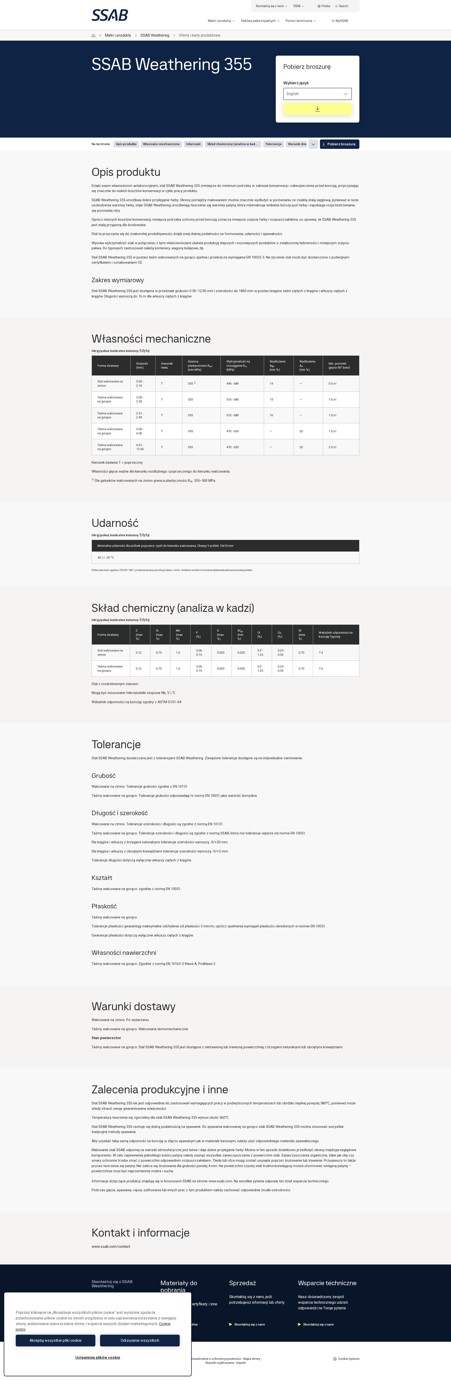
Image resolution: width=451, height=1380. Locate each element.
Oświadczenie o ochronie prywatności (215, 1359)
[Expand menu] (313, 144)
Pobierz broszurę (341, 144)
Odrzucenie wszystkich (140, 1340)
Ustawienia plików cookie (97, 1357)
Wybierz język (296, 83)
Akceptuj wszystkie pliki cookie (56, 1340)
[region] (98, 1334)
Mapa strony (251, 1359)
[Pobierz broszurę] (317, 109)
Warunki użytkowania (219, 1363)
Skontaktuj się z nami (249, 1324)
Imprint (241, 1363)
